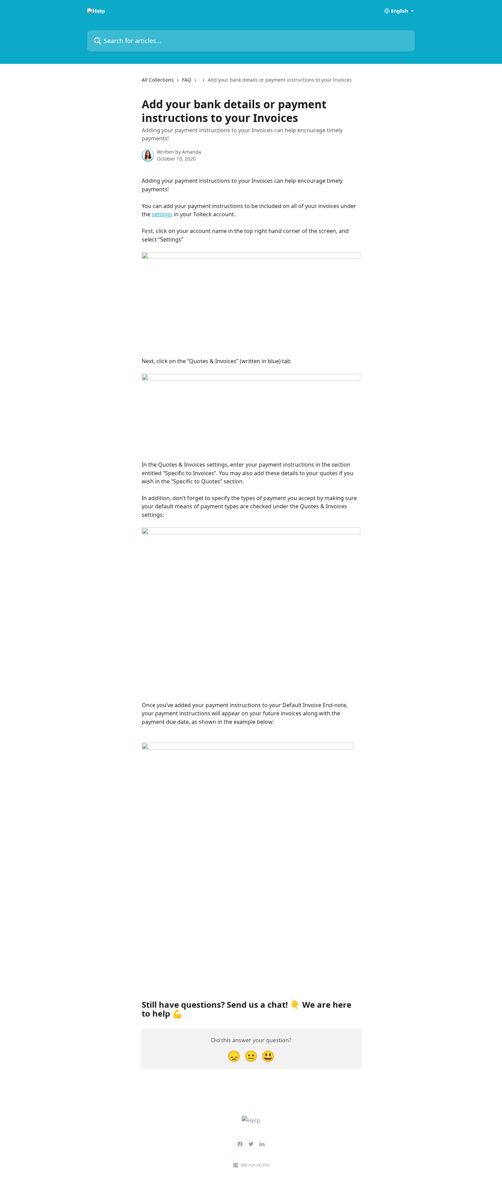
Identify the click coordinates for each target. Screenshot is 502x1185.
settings (162, 214)
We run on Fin (255, 1165)
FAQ (186, 80)
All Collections (158, 80)
